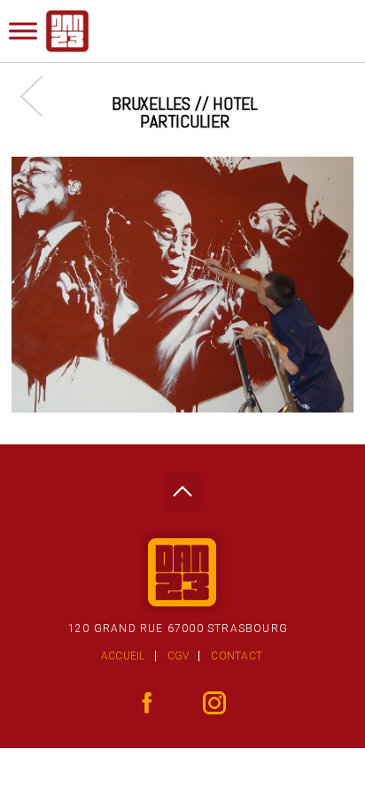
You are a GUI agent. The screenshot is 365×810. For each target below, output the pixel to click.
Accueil (123, 656)
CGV (178, 656)
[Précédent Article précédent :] (40, 96)
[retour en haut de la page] (182, 486)
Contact (236, 656)
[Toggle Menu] (23, 30)
